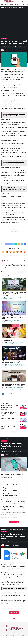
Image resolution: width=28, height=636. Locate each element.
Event (9, 297)
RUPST (21, 320)
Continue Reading (14, 522)
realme (14, 77)
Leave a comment (22, 272)
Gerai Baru (17, 342)
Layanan (6, 343)
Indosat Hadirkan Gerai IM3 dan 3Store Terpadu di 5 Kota (13, 339)
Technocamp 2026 (5, 298)
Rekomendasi (23, 408)
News (24, 297)
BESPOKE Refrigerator (20, 387)
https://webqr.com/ (23, 127)
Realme (11, 239)
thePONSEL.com (7, 49)
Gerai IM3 (21, 342)
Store (17, 343)
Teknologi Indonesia (6, 321)
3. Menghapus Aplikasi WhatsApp (11, 490)
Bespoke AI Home (11, 387)
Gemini (13, 364)
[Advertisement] (14, 23)
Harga (3, 365)
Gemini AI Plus (17, 364)
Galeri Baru (12, 342)
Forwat (11, 297)
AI (7, 320)
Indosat (15, 320)
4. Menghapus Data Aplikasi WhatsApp (12, 493)
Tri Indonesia (4, 367)
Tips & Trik (4, 38)
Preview (22, 415)
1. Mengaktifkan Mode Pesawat (10, 484)
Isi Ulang (11, 365)
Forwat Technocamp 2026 (18, 297)
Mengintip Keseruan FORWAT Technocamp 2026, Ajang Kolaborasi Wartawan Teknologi (14, 294)
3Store (8, 342)
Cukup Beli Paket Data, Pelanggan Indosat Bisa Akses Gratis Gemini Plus (14, 361)
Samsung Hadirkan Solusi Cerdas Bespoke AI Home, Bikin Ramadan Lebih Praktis (13, 385)
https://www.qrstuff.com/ (9, 129)
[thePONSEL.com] (9, 1)
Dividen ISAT (10, 320)
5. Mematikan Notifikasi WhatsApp (11, 495)
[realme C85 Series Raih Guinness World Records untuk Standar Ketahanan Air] (23, 420)
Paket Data (13, 343)
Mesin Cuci (8, 389)
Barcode (8, 239)
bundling (9, 364)
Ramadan (15, 389)
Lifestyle (3, 389)
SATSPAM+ (23, 365)
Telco (11, 321)
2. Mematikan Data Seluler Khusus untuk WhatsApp (12, 488)
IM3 (5, 365)
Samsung (19, 389)
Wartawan (11, 298)
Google (22, 364)
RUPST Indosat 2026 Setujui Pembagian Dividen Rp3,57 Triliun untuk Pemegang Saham (13, 317)
